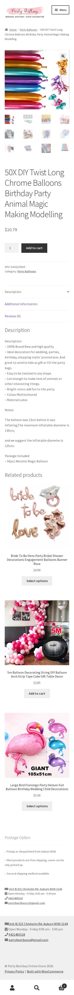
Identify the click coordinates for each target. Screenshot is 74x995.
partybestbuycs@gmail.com (26, 903)
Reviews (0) (13, 316)
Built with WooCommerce (45, 971)
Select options (37, 581)
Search (37, 988)
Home (13, 29)
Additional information (21, 304)
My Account (12, 988)
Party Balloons (28, 29)
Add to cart (34, 248)
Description (13, 292)
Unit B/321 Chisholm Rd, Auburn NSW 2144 (35, 889)
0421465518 (15, 898)
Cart (57, 984)
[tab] (37, 292)
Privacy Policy (14, 971)
